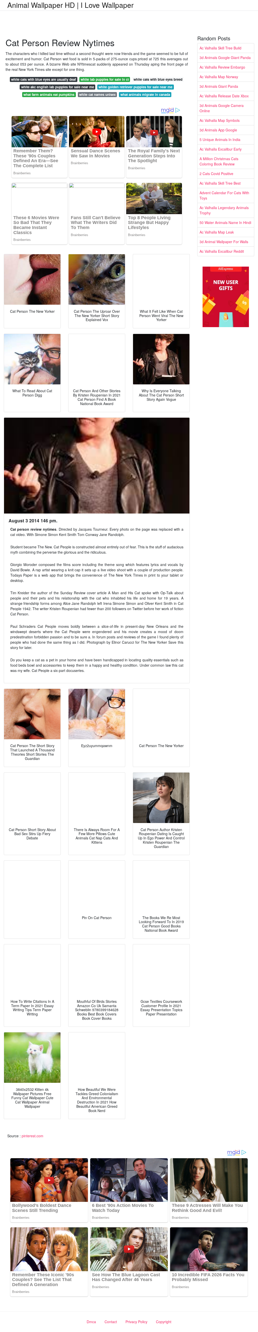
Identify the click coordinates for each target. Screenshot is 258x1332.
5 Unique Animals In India (220, 139)
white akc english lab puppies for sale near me (57, 86)
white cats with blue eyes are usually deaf (43, 79)
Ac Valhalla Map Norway (219, 76)
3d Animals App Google (218, 129)
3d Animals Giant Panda (219, 86)
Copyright (163, 1321)
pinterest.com (32, 1135)
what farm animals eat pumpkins (48, 94)
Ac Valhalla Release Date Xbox (224, 95)
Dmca (91, 1321)
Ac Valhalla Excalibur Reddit (222, 251)
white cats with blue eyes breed (158, 79)
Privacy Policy (136, 1321)
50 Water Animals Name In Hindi (225, 222)
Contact (111, 1321)
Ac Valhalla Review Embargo (222, 67)
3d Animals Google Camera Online (222, 108)
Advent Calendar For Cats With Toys (224, 195)
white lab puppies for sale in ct (105, 79)
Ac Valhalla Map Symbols (220, 120)
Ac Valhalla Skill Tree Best (220, 183)
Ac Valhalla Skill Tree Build (220, 47)
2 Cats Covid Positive (216, 173)
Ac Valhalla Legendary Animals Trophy (224, 210)
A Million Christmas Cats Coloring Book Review (219, 161)
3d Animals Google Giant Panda (225, 57)
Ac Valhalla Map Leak (217, 232)
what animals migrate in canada (145, 94)
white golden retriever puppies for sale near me (135, 86)
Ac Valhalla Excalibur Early (221, 149)
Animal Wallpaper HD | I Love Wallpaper (70, 5)
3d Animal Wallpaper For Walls (224, 241)
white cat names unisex (97, 94)
